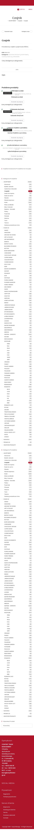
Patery (6, 211)
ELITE (5, 275)
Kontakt (5, 818)
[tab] (17, 70)
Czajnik (26, 21)
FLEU (8, 346)
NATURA (6, 337)
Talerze (6, 223)
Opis (17, 70)
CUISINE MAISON (8, 262)
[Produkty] (31, 31)
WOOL (30, 131)
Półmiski (23, 94)
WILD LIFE (6, 428)
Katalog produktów (9, 810)
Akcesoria (23, 148)
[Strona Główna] (6, 21)
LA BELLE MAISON (8, 316)
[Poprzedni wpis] (3, 31)
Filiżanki (6, 198)
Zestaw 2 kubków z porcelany (17, 133)
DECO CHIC (7, 264)
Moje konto (6, 807)
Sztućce (6, 218)
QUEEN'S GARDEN (9, 380)
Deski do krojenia (9, 193)
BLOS (8, 389)
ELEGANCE (7, 273)
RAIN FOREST (7, 382)
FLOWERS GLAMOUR (9, 282)
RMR (8, 403)
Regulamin (6, 794)
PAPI (8, 355)
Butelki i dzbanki (26, 112)
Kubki (21, 131)
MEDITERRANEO (8, 330)
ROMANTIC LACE (8, 405)
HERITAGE (7, 298)
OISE (8, 353)
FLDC (8, 394)
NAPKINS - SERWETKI (10, 334)
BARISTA (6, 242)
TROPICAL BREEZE (9, 419)
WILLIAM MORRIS (8, 430)
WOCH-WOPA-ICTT (9, 432)
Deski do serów (8, 196)
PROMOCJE (7, 442)
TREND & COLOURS (9, 416)
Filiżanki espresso (9, 200)
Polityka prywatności (9, 797)
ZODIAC (6, 437)
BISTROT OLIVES (8, 244)
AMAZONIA (7, 232)
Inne (8, 350)
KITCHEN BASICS (8, 312)
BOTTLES (6, 248)
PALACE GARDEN (8, 366)
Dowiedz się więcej (17, 102)
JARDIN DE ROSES (9, 307)
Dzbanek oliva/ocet (17, 115)
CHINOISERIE (16, 56)
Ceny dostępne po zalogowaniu (12, 61)
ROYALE (6, 407)
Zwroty (5, 812)
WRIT (8, 359)
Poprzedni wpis (8, 31)
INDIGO (6, 303)
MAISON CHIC (8, 323)
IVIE (8, 398)
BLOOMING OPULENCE (10, 246)
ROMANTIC (7, 387)
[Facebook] (15, 2)
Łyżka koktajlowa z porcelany (17, 151)
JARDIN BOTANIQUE (9, 305)
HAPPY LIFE (7, 294)
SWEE (8, 357)
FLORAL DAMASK (8, 280)
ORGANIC (7, 362)
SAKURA (6, 410)
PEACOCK (7, 378)
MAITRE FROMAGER (9, 325)
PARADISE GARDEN (9, 373)
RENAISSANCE (8, 384)
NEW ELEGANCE (8, 339)
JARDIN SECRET (8, 309)
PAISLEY (6, 364)
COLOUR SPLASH (8, 260)
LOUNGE (6, 321)
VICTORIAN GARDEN (9, 421)
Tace (5, 220)
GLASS (6, 289)
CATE (8, 391)
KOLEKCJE (9, 56)
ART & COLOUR (8, 237)
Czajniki (4, 56)
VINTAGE (17, 95)
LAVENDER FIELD (8, 318)
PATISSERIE (7, 375)
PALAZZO (6, 368)
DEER (5, 266)
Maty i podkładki (9, 205)
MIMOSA (6, 332)
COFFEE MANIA (8, 257)
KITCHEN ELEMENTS (9, 314)
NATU (8, 400)
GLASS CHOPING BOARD (11, 291)
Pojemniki (7, 214)
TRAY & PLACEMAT (9, 414)
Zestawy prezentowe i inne (12, 225)
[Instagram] (17, 2)
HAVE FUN (7, 296)
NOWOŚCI (6, 439)
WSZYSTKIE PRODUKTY (14, 54)
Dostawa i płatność (9, 815)
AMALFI (6, 230)
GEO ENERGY (7, 287)
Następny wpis (25, 31)
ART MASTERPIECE (9, 239)
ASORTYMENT (24, 54)
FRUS (8, 348)
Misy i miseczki (8, 207)
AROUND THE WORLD (10, 235)
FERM (8, 344)
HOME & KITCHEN (9, 300)
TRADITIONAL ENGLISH (10, 412)
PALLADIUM (7, 371)
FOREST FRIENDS (8, 285)
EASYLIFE (6, 271)
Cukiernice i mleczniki (10, 189)
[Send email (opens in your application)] (19, 2)
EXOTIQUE (7, 278)
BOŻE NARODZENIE (9, 251)
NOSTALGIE (7, 341)
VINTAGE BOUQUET (9, 425)
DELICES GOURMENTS (10, 269)
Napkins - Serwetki (9, 209)
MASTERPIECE (8, 327)
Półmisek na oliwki (17, 97)
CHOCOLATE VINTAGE (10, 255)
